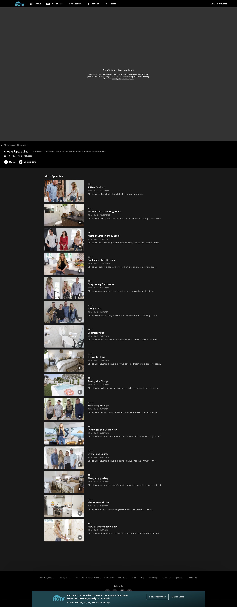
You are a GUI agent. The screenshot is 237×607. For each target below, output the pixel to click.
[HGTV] (21, 3)
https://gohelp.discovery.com (123, 79)
